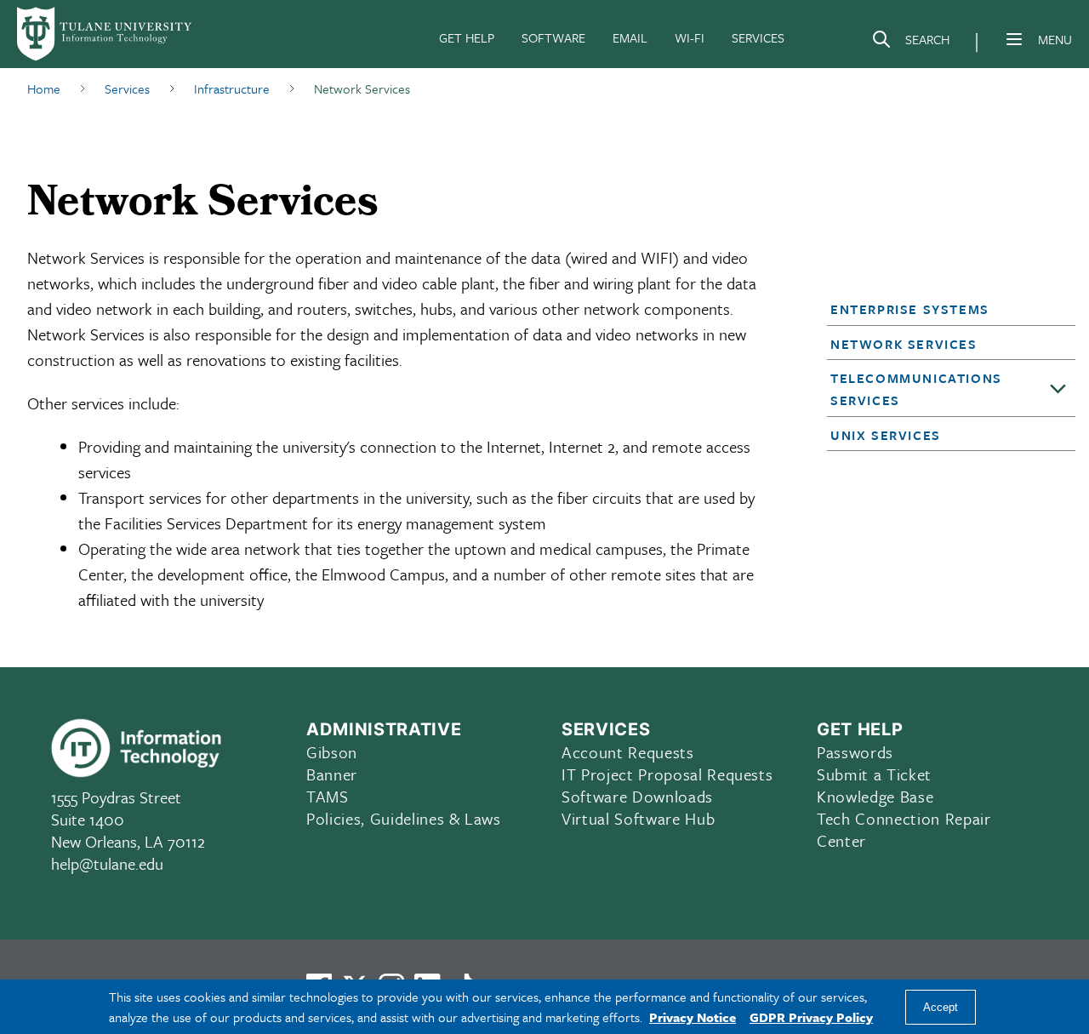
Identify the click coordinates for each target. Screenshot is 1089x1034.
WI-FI (689, 37)
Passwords (855, 751)
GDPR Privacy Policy (811, 1017)
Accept (940, 1007)
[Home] (105, 34)
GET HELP (466, 37)
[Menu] (1014, 39)
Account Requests (628, 751)
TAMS (327, 796)
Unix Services (885, 435)
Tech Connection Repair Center (904, 829)
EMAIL (630, 37)
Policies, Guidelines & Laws (403, 818)
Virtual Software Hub (638, 818)
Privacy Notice (692, 1017)
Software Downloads (637, 796)
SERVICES (758, 37)
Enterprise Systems (909, 309)
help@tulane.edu (107, 863)
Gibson (331, 751)
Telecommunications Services (916, 388)
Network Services (904, 343)
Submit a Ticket (874, 774)
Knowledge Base (875, 796)
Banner (331, 774)
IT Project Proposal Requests (667, 774)
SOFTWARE (553, 37)
